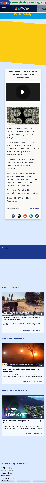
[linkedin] (31, 216)
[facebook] (13, 216)
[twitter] (19, 216)
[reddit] (25, 216)
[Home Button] (22, 8)
